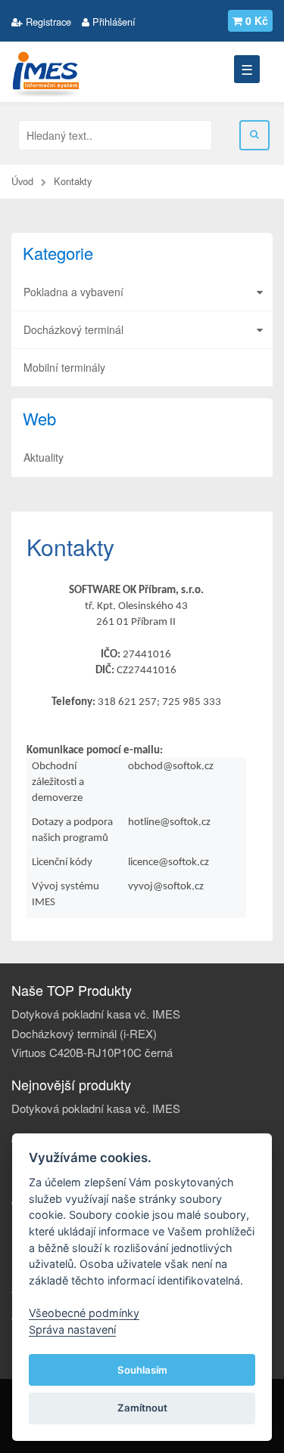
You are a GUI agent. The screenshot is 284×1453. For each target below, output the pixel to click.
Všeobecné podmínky (84, 1312)
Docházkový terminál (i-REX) (84, 1033)
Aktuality (43, 457)
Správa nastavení (72, 1329)
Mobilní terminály (64, 367)
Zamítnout (142, 1408)
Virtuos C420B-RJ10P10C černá (92, 1052)
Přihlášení (112, 21)
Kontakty (73, 181)
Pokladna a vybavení (73, 291)
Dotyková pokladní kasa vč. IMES (95, 1014)
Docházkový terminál (73, 329)
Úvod (22, 181)
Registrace (47, 21)
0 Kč (256, 20)
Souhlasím (142, 1370)
